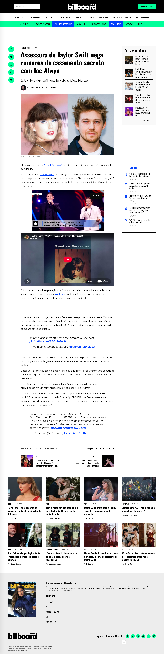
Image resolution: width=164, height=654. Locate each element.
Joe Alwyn (60, 294)
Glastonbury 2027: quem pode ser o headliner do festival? (139, 509)
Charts (19, 17)
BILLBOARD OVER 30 (122, 17)
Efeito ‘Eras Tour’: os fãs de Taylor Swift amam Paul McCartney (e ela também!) (47, 463)
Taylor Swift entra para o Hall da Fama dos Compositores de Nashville (100, 511)
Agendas (129, 24)
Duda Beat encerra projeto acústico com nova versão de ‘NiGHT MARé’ (143, 111)
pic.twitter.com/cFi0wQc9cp (68, 428)
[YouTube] (143, 636)
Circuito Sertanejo (63, 24)
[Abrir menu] (9, 6)
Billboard (89, 564)
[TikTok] (149, 636)
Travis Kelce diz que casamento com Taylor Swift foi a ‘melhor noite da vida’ (62, 511)
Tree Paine (53, 449)
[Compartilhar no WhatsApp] (11, 65)
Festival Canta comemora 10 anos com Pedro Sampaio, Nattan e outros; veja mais (143, 73)
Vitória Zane (129, 564)
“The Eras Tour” (53, 165)
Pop (9, 504)
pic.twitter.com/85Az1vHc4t (47, 341)
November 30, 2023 (82, 347)
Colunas (65, 17)
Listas (141, 24)
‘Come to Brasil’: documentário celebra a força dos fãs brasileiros (61, 556)
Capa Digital (25, 24)
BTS (123, 549)
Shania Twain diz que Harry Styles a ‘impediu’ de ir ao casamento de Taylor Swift (101, 556)
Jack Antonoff (26, 449)
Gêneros (50, 17)
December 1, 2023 (76, 433)
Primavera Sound (98, 24)
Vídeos (77, 17)
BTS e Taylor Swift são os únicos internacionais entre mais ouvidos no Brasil (138, 556)
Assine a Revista (52, 611)
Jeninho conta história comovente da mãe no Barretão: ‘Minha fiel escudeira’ (143, 86)
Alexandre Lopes (130, 515)
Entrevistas (35, 17)
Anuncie (49, 606)
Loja (47, 616)
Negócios (103, 17)
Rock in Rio (116, 24)
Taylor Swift (26, 47)
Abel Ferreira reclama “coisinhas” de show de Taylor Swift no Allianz (87, 463)
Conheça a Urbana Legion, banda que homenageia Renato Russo (142, 60)
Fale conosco (51, 621)
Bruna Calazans (54, 518)
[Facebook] (127, 636)
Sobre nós (50, 602)
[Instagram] (133, 636)
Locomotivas (142, 17)
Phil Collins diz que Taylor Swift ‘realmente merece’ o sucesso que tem (24, 556)
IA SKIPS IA (81, 24)
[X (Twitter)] (138, 636)
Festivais (89, 17)
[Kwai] (154, 636)
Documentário (52, 549)
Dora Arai (14, 518)
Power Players (43, 24)
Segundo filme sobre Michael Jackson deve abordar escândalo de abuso (142, 98)
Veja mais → (148, 120)
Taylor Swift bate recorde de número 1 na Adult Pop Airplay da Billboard (24, 511)
